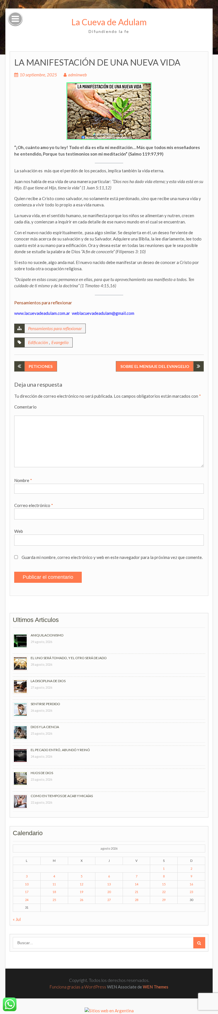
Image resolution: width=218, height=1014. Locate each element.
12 (81, 884)
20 (109, 892)
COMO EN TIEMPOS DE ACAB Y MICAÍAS (62, 796)
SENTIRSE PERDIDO (45, 704)
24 (26, 900)
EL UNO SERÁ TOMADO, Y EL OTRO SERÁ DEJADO (69, 658)
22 (163, 892)
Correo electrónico (33, 505)
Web (18, 531)
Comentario (25, 406)
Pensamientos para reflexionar (55, 328)
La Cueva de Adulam (109, 22)
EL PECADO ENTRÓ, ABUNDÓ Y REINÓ (60, 750)
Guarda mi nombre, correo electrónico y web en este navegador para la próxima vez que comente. (112, 557)
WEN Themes (155, 986)
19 (81, 892)
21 (136, 892)
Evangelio (60, 342)
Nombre (23, 480)
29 (163, 900)
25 (54, 900)
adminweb (77, 74)
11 (54, 884)
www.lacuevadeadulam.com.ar (42, 313)
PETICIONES (41, 366)
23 (191, 892)
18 (54, 892)
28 (136, 900)
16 (191, 884)
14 (136, 884)
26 (81, 900)
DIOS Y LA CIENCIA (45, 727)
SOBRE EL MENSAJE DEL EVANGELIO (154, 366)
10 (26, 884)
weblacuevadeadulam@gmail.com (103, 313)
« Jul (17, 919)
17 (26, 892)
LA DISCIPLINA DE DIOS (48, 681)
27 (109, 900)
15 (163, 884)
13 (109, 884)
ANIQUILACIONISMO (47, 635)
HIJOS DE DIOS (42, 773)
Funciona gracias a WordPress (78, 986)
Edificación (38, 342)
